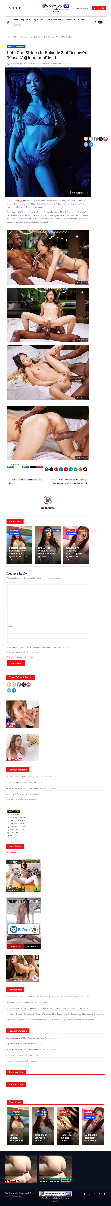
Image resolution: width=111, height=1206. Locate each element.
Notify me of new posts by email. (22, 657)
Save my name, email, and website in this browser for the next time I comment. (40, 647)
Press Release (20, 46)
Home (15, 19)
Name (10, 615)
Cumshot (52, 64)
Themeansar (16, 1196)
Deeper (59, 64)
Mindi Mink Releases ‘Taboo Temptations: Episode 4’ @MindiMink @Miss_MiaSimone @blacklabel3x (47, 1008)
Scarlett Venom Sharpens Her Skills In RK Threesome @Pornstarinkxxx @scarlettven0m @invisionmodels (48, 997)
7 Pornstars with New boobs (31, 782)
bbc (38, 64)
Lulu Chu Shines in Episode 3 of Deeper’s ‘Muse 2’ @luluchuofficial (46, 55)
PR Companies (15, 530)
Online (12, 852)
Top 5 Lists (25, 19)
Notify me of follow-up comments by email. (26, 652)
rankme (16, 64)
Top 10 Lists (38, 19)
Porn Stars (17, 25)
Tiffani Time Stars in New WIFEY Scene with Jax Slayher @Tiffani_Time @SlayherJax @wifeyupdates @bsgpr (50, 1020)
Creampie (44, 64)
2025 (40, 530)
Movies (81, 19)
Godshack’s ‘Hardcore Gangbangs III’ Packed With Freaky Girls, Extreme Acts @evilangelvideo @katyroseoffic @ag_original (55, 1014)
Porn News (70, 19)
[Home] (8, 22)
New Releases (81, 530)
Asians (10, 46)
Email (10, 626)
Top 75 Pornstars (54, 19)
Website (10, 637)
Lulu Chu (67, 64)
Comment (11, 583)
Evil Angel (70, 530)
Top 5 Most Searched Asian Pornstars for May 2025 (48, 552)
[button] (105, 22)
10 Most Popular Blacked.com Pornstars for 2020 (40, 777)
